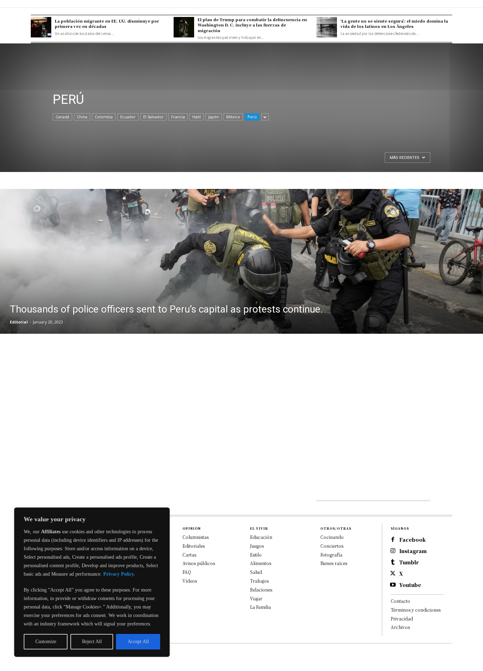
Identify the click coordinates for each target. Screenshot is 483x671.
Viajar (256, 598)
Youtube (410, 585)
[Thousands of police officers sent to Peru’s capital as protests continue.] (241, 261)
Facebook (412, 540)
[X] (392, 574)
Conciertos (331, 546)
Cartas (189, 555)
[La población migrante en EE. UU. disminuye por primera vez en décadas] (41, 27)
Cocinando (332, 537)
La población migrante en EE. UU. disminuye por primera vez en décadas (107, 23)
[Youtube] (392, 585)
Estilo (256, 555)
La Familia (260, 607)
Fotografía (331, 555)
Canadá (62, 116)
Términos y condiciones (416, 610)
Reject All (92, 641)
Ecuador (128, 116)
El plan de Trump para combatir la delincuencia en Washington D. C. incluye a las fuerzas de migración (252, 25)
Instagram (413, 551)
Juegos (257, 546)
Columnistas (195, 537)
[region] (92, 582)
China (82, 116)
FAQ (186, 572)
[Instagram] (392, 551)
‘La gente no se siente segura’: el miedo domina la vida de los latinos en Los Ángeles (394, 23)
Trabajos (259, 581)
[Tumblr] (392, 562)
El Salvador (153, 116)
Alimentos (260, 563)
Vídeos (189, 581)
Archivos (400, 627)
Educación (261, 537)
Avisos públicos (198, 563)
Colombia (104, 116)
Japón (213, 116)
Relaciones (261, 590)
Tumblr (409, 562)
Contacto (400, 601)
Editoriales (193, 546)
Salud (256, 572)
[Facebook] (392, 540)
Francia (178, 116)
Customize (45, 641)
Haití (196, 116)
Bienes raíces (333, 563)
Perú (252, 116)
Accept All (138, 641)
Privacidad (402, 619)
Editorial (19, 322)
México (233, 116)
